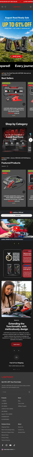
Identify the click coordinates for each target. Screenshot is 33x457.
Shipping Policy (5, 427)
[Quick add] (24, 104)
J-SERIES (4, 400)
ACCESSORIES (5, 419)
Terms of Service (6, 440)
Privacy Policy (5, 437)
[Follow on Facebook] (3, 445)
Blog (19, 400)
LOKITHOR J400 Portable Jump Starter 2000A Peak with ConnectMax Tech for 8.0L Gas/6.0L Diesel (14, 110)
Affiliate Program (22, 406)
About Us (20, 427)
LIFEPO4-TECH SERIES (7, 408)
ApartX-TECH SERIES (7, 414)
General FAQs (21, 432)
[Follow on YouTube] (10, 445)
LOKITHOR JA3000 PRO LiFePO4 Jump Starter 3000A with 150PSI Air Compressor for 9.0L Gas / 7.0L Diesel (14, 197)
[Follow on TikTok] (14, 445)
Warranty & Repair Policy (8, 432)
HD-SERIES (4, 406)
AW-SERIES (4, 411)
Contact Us (21, 429)
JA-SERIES (4, 403)
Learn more (16, 344)
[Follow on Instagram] (6, 445)
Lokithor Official (18, 212)
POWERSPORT (5, 416)
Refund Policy (5, 435)
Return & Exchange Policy (8, 429)
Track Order (21, 403)
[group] (16, 36)
